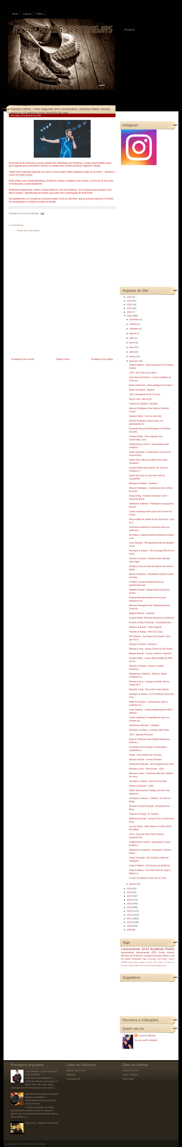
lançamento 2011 (146, 952)
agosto (132, 333)
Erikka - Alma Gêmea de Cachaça (145, 755)
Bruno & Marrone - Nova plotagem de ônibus (150, 385)
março (132, 356)
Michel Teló (128, 1079)
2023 (129, 304)
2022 (129, 308)
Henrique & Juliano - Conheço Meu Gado (149, 730)
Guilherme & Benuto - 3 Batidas (144, 725)
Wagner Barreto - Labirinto (142, 613)
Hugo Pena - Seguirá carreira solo (41, 1123)
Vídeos (39, 13)
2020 (129, 316)
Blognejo (71, 1075)
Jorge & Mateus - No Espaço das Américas (149, 865)
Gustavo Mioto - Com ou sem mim (145, 416)
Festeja (132, 965)
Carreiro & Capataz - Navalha (143, 403)
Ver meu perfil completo (146, 1040)
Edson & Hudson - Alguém (141, 390)
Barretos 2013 (128, 955)
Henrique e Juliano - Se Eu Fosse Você (148, 781)
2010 (129, 922)
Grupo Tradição (130, 1075)
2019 (129, 888)
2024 (129, 301)
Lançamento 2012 (135, 949)
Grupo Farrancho (131, 1070)
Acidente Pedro (162, 949)
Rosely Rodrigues (156, 965)
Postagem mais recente (23, 359)
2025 (129, 297)
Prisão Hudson (166, 952)
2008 (129, 930)
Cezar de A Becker (147, 1035)
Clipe (144, 959)
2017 (129, 896)
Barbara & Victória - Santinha (143, 483)
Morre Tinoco (168, 959)
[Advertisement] (35, 332)
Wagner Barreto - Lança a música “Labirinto (150, 653)
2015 (129, 903)
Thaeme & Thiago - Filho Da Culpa (146, 632)
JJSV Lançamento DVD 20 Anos (144, 394)
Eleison (139, 955)
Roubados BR (73, 1079)
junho (132, 342)
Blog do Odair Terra (76, 1070)
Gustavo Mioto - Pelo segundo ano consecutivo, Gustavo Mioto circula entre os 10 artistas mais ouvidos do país (60, 111)
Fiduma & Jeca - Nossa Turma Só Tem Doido (150, 649)
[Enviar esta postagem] (41, 213)
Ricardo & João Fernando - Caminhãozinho (150, 622)
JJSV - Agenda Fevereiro (141, 734)
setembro (134, 329)
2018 (129, 892)
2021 (129, 312)
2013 (129, 911)
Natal (137, 965)
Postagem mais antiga (102, 359)
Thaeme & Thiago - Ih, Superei (144, 814)
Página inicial (62, 359)
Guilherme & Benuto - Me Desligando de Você (151, 764)
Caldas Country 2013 (148, 962)
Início (15, 13)
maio (132, 347)
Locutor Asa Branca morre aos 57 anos (148, 878)
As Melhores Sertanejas (34, 1144)
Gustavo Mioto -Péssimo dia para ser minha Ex (151, 618)
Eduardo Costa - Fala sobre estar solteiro (149, 689)
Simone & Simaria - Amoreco (143, 644)
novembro (134, 319)
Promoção (144, 965)
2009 (129, 926)
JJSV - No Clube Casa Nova (142, 372)
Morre (166, 955)
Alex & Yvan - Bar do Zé (140, 399)
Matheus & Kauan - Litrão (141, 786)
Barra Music (133, 962)
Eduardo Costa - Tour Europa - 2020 (146, 769)
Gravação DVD (154, 959)
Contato (27, 13)
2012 (129, 915)
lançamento (127, 952)
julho (132, 338)
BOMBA (124, 962)
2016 (129, 900)
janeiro (133, 884)
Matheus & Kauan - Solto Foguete (145, 627)
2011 (129, 918)
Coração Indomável (153, 955)
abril (131, 352)
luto (165, 965)
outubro (133, 324)
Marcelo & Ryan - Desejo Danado (145, 759)
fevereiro (133, 361)
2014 (129, 907)
